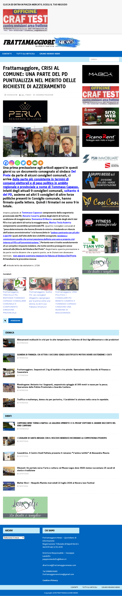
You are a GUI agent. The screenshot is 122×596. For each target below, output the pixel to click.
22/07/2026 (23, 456)
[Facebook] (5, 162)
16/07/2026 (23, 486)
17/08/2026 (23, 375)
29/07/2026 (23, 441)
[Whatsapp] (17, 162)
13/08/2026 (23, 402)
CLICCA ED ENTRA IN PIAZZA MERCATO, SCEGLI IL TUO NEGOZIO (35, 4)
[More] (40, 162)
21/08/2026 (23, 343)
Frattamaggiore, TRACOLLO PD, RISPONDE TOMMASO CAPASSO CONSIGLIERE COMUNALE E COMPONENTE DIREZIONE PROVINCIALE (14, 302)
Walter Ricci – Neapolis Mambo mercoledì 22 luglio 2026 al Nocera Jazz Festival (55, 483)
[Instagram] (11, 162)
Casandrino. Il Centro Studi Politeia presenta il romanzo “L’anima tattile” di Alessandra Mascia (63, 453)
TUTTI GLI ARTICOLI (25, 53)
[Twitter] (23, 162)
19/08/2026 (23, 358)
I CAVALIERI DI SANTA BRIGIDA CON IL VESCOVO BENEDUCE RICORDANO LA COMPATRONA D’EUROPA (62, 438)
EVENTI (8, 416)
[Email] (34, 162)
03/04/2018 (12, 94)
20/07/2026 (23, 473)
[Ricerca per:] (104, 59)
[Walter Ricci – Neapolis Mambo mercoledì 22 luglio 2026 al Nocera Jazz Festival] (9, 486)
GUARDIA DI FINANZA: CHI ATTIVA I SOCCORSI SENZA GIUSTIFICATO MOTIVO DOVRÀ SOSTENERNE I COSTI (64, 354)
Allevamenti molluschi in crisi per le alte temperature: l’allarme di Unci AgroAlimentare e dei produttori (68, 339)
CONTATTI (7, 53)
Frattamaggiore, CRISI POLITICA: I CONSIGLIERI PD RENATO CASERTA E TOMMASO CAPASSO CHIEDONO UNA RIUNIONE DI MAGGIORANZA (66, 302)
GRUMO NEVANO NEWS (49, 53)
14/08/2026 (23, 390)
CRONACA (9, 332)
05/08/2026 (24, 428)
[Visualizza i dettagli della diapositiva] (25, 20)
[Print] (29, 162)
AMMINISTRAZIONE (44, 94)
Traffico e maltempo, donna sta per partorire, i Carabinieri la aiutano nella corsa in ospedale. (63, 399)
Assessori (15, 320)
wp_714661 (26, 94)
